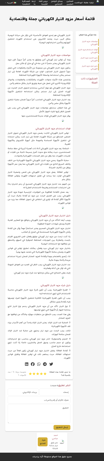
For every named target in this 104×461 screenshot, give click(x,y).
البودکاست (78, 3)
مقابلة (86, 3)
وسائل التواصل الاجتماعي (56, 2)
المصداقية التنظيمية (26, 2)
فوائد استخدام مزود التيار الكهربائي (88, 51)
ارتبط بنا (34, 2)
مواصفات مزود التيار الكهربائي (90, 42)
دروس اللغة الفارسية (43, 2)
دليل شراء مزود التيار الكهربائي (90, 67)
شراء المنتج (43, 442)
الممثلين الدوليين (69, 2)
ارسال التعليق (62, 427)
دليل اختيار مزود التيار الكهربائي (89, 59)
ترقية (91, 3)
